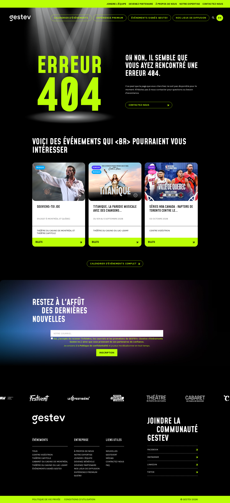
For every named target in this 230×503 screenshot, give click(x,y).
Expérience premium (109, 17)
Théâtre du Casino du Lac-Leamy (49, 465)
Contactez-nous (212, 3)
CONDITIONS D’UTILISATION (79, 499)
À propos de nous (166, 3)
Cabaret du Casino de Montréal (50, 461)
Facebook (152, 449)
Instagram (153, 457)
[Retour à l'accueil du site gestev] (20, 17)
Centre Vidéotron (42, 454)
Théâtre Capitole (41, 458)
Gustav (78, 475)
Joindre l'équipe (116, 3)
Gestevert (111, 454)
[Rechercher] (213, 17)
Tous (35, 451)
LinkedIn (152, 464)
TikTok (150, 472)
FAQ (108, 465)
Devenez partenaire (141, 3)
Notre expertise (189, 3)
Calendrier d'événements (71, 17)
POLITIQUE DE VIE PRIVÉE (46, 499)
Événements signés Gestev (149, 17)
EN (219, 17)
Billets (39, 242)
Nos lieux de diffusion (191, 17)
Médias (110, 458)
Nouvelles (112, 451)
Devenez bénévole (84, 461)
